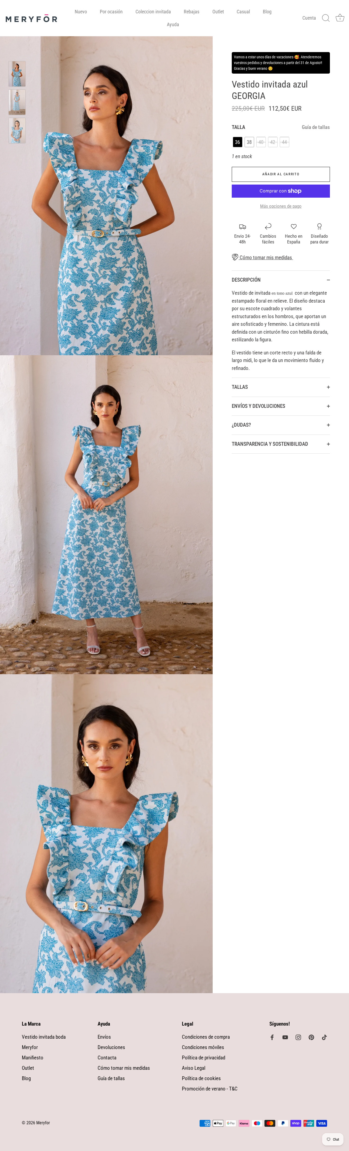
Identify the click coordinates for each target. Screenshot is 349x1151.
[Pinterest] (311, 1037)
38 (249, 142)
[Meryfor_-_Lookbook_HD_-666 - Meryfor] (17, 130)
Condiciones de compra (206, 1037)
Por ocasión (111, 11)
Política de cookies (201, 1078)
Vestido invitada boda (44, 1037)
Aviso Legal (193, 1068)
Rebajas (191, 11)
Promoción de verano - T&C (209, 1089)
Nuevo (81, 11)
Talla (281, 127)
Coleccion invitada (153, 11)
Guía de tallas (316, 127)
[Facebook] (272, 1037)
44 (284, 142)
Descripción (246, 280)
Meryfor (30, 1047)
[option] (17, 75)
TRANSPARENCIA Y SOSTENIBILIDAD (270, 444)
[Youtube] (285, 1037)
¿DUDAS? (241, 425)
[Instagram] (298, 1037)
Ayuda (173, 24)
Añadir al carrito (281, 174)
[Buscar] (326, 18)
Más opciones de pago (281, 206)
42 (272, 142)
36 (237, 142)
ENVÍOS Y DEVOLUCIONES (258, 406)
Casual (243, 11)
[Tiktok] (324, 1037)
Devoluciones (111, 1047)
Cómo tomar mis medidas (265, 257)
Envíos (104, 1037)
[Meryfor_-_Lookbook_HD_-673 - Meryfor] (17, 74)
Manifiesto (32, 1057)
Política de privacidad (203, 1057)
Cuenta (309, 18)
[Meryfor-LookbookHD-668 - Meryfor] (17, 102)
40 (260, 142)
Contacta (107, 1057)
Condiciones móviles (203, 1047)
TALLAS (240, 387)
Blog (267, 11)
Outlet (218, 11)
